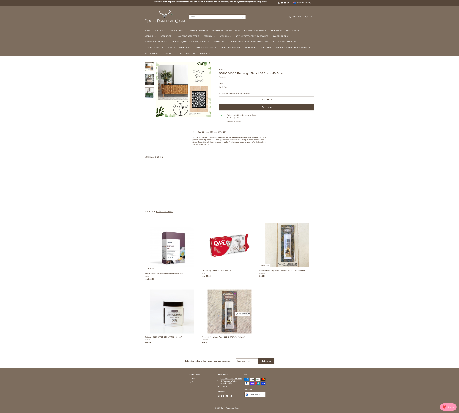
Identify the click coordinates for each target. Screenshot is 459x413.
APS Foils (224, 36)
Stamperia (219, 42)
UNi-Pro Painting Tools (156, 42)
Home (147, 30)
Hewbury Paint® (198, 30)
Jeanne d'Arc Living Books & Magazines (249, 42)
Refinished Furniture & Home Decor (293, 47)
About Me (190, 53)
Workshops (250, 47)
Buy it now (267, 107)
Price (221, 83)
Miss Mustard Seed (205, 47)
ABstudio (149, 36)
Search (192, 379)
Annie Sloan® (176, 30)
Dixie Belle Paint (153, 47)
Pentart (275, 30)
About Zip (167, 53)
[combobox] (217, 16)
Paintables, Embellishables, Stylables (190, 42)
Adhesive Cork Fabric (188, 36)
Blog (179, 53)
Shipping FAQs (151, 53)
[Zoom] (183, 89)
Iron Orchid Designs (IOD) (225, 30)
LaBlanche (291, 30)
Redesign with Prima (254, 30)
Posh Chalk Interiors (178, 47)
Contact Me (206, 53)
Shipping (232, 93)
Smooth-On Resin (281, 36)
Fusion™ (159, 30)
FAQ (191, 382)
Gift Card (266, 47)
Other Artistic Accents (285, 42)
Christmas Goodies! (230, 47)
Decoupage (166, 36)
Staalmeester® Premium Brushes (252, 36)
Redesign (223, 77)
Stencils (208, 36)
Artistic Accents (164, 211)
